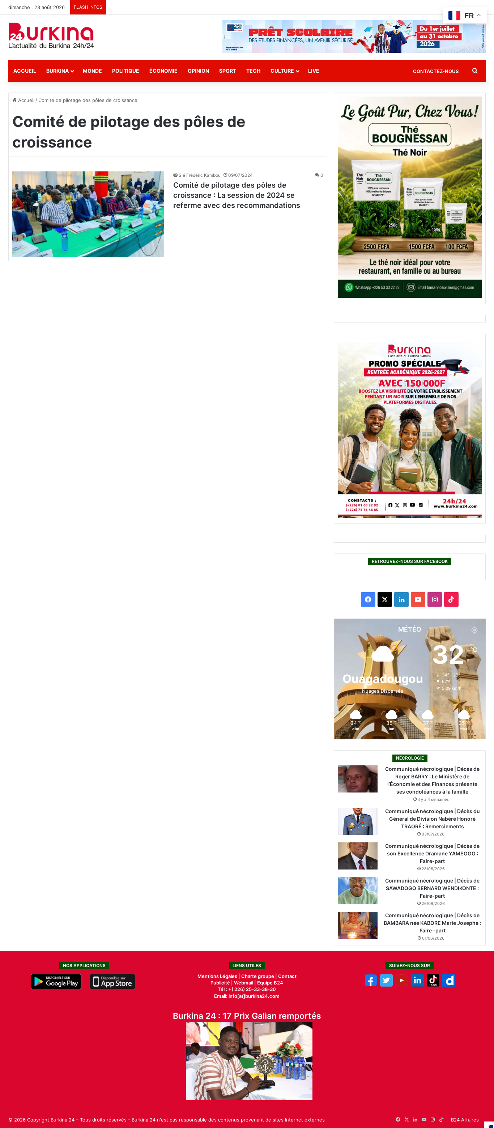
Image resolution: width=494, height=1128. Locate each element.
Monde (92, 71)
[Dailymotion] (448, 985)
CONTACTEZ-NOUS (436, 71)
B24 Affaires (465, 1120)
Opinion (198, 71)
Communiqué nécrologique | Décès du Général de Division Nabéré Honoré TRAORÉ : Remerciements (432, 818)
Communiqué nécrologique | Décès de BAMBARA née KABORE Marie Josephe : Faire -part (432, 922)
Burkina (57, 71)
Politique (125, 71)
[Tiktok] (433, 985)
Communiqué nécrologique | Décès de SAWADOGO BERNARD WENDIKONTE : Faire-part (432, 888)
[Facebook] (371, 985)
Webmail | (245, 983)
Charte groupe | (259, 976)
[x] (386, 985)
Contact (287, 976)
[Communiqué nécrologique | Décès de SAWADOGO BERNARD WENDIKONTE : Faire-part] (358, 890)
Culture (282, 71)
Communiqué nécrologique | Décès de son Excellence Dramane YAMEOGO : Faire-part (432, 853)
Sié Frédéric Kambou (200, 175)
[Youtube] (402, 985)
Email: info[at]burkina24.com (247, 996)
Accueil (24, 71)
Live (313, 71)
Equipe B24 (269, 983)
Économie (163, 71)
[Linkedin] (417, 985)
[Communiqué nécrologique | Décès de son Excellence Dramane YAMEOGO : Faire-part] (358, 856)
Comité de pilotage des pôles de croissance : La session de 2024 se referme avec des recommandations (236, 195)
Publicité (220, 983)
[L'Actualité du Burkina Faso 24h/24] (51, 35)
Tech (253, 71)
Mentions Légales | (219, 976)
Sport (227, 71)
